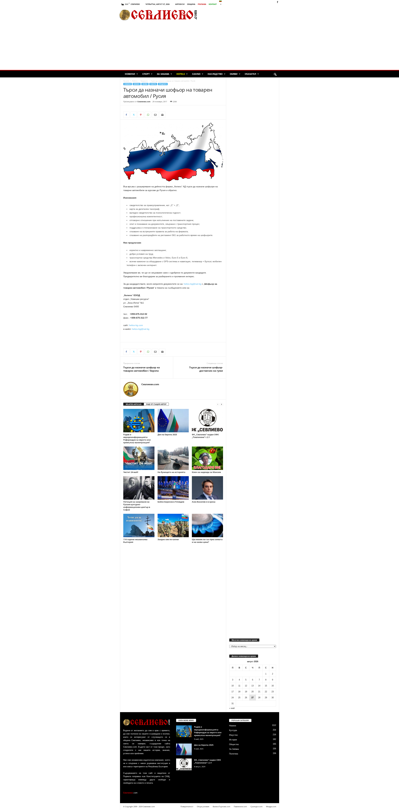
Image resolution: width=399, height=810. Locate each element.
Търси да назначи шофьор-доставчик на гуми (206, 369)
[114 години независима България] (138, 525)
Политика (233, 754)
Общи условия (203, 806)
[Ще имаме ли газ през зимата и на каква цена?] (207, 525)
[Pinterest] (141, 115)
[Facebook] (277, 2)
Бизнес (136, 84)
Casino (196, 73)
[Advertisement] (243, 15)
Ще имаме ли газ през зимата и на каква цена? (207, 540)
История (233, 740)
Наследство (215, 73)
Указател (250, 73)
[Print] (162, 115)
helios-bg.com (136, 325)
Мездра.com (271, 806)
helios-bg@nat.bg (192, 284)
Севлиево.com (143, 101)
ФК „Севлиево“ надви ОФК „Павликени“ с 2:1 (205, 436)
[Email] (155, 115)
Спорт (146, 73)
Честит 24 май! (130, 472)
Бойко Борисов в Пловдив (171, 501)
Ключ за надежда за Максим (206, 472)
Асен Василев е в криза (203, 501)
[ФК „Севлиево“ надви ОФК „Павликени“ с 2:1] (207, 420)
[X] (133, 115)
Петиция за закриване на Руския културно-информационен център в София (136, 505)
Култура (233, 730)
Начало (126, 81)
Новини (130, 73)
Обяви (234, 73)
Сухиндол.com (256, 806)
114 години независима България (135, 540)
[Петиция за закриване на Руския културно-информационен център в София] (138, 488)
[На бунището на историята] (173, 458)
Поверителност (186, 806)
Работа (134, 81)
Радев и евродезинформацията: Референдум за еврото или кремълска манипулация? (137, 438)
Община (191, 4)
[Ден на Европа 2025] (173, 420)
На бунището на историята (171, 472)
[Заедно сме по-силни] (173, 525)
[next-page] (221, 404)
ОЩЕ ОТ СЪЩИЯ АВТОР (156, 404)
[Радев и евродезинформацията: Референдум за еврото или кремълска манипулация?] (138, 420)
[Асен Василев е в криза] (207, 488)
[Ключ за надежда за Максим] (207, 458)
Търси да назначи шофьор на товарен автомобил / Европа (141, 369)
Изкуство (233, 735)
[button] (275, 74)
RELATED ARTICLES (133, 404)
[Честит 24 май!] (138, 458)
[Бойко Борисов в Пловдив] (173, 488)
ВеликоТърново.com (221, 806)
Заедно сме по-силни (168, 539)
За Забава (163, 73)
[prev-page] (217, 404)
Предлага (144, 81)
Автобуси (180, 4)
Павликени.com (240, 806)
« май (232, 708)
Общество (234, 744)
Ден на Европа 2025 (167, 434)
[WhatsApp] (148, 115)
